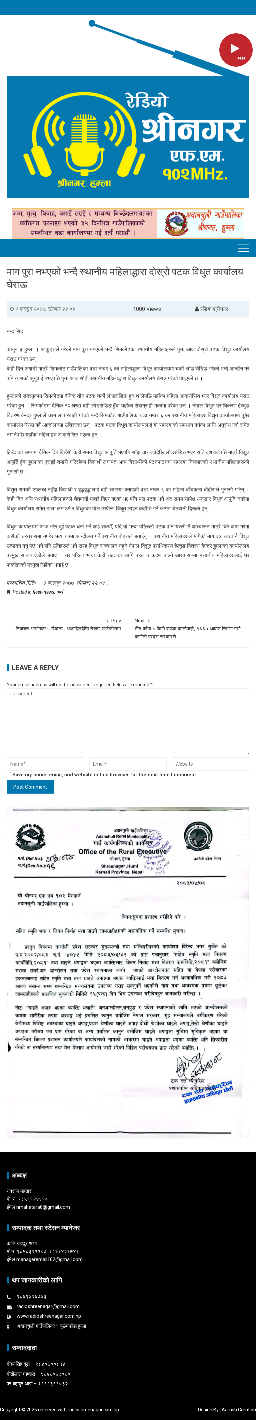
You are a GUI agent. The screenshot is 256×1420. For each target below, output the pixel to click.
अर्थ (59, 592)
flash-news (43, 592)
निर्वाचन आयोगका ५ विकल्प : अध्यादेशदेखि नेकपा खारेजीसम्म (68, 625)
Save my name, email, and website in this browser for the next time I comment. (104, 775)
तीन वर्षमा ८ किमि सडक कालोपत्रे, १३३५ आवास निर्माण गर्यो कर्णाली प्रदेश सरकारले (187, 629)
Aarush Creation (239, 1409)
